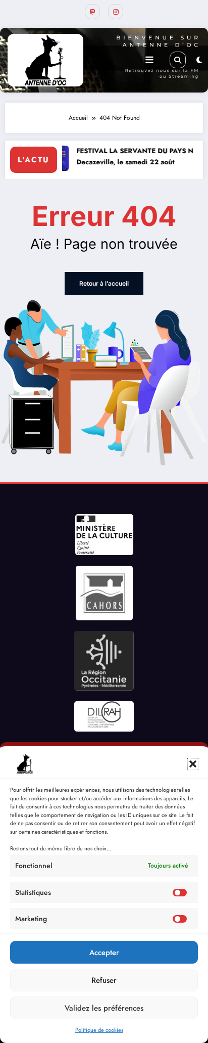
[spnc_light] (199, 60)
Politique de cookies (99, 1030)
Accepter (104, 952)
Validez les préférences (104, 1008)
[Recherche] (178, 60)
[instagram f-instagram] (115, 11)
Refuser (104, 980)
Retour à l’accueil (104, 283)
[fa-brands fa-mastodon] (92, 11)
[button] (193, 764)
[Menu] (149, 60)
